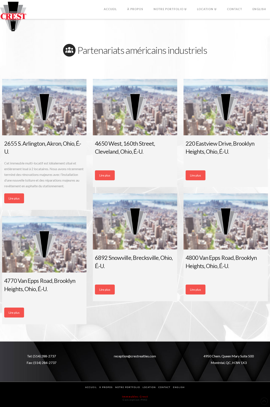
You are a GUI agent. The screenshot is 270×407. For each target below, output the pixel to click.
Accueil (91, 387)
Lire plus (14, 198)
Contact (164, 387)
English (179, 387)
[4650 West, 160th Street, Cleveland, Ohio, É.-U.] (135, 107)
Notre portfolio (127, 387)
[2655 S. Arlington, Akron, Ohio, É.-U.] (44, 107)
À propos (106, 387)
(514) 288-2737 (44, 356)
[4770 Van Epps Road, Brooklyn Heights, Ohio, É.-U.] (44, 244)
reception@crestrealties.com (135, 356)
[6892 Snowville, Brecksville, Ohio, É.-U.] (135, 221)
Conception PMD (135, 399)
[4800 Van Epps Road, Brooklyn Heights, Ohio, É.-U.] (226, 221)
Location (149, 387)
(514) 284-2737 (44, 363)
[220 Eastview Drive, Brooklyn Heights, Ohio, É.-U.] (226, 107)
